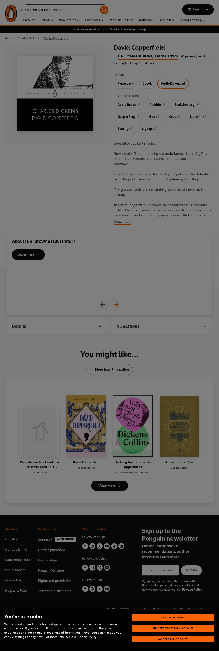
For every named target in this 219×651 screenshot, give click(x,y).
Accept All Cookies (173, 639)
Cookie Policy (86, 637)
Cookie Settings (173, 617)
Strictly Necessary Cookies (173, 628)
